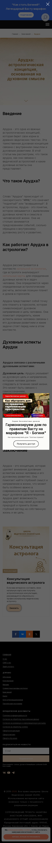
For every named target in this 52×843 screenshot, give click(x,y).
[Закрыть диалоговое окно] (48, 4)
